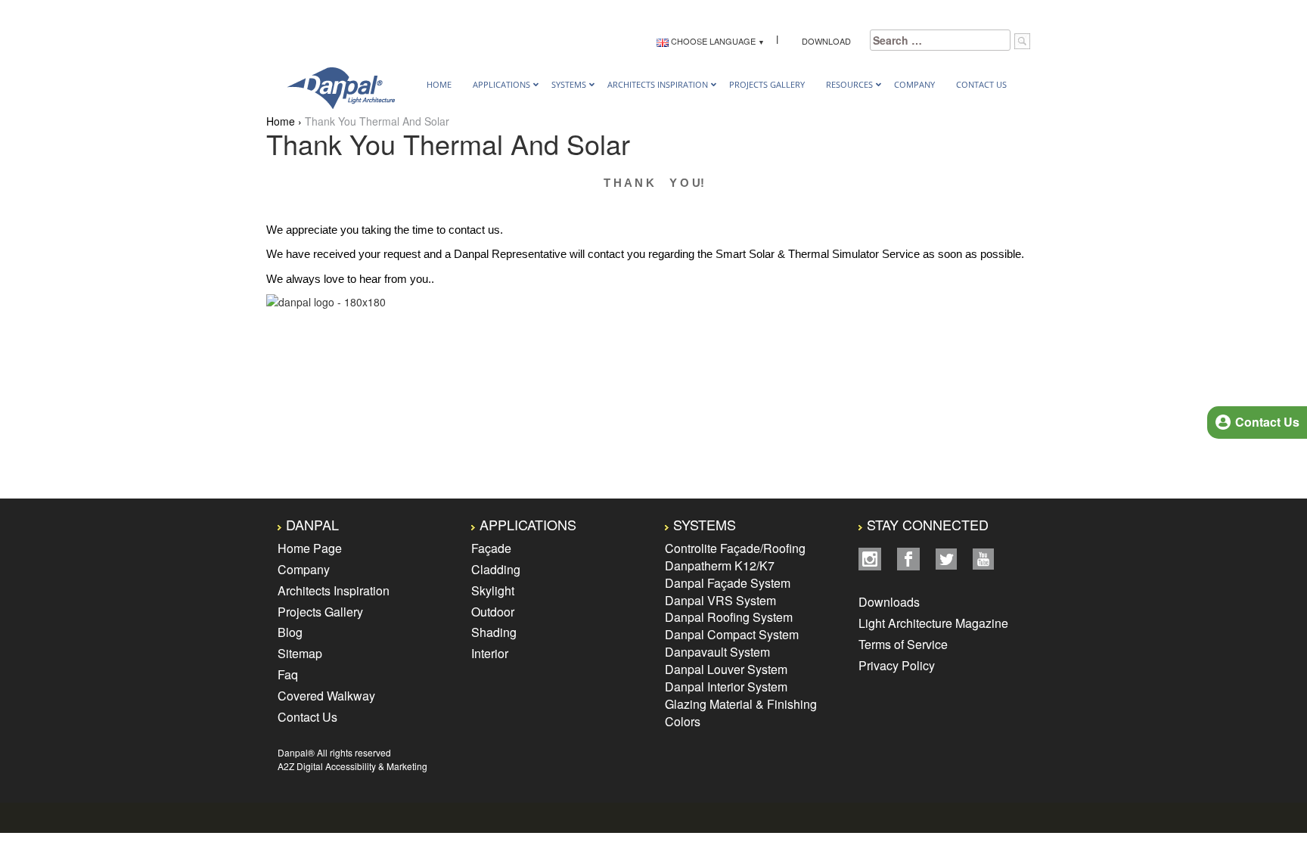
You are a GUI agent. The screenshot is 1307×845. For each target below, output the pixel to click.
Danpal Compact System (732, 634)
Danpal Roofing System (729, 617)
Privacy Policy (896, 665)
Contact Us (307, 716)
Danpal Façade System (727, 583)
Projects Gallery (320, 611)
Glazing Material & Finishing (741, 704)
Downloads (890, 601)
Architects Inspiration (334, 590)
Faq (288, 674)
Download (824, 41)
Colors (682, 721)
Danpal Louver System (726, 669)
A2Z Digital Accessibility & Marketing (352, 766)
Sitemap (300, 653)
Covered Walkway (326, 695)
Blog (290, 632)
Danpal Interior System (726, 686)
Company (304, 569)
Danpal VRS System (720, 600)
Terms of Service (903, 644)
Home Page (310, 548)
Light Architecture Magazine (933, 623)
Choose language (712, 41)
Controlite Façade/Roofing (735, 548)
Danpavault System (717, 651)
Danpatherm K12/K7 (720, 565)
